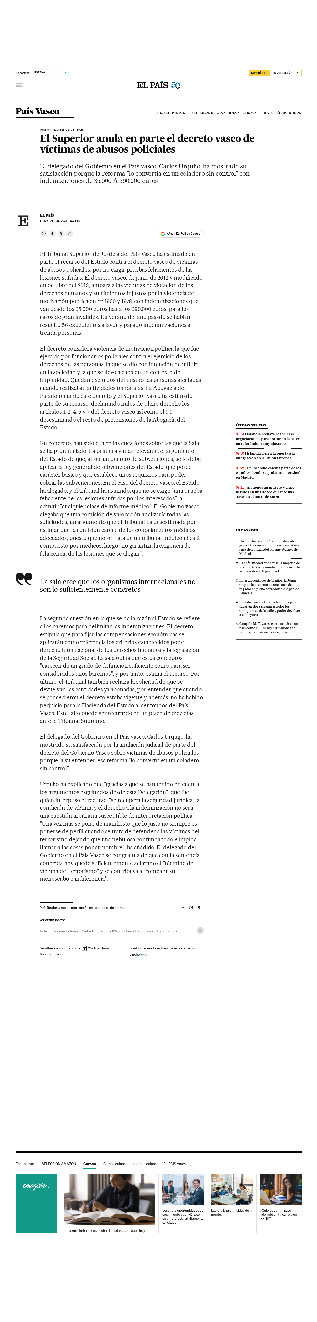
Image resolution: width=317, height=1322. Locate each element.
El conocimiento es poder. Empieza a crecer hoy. (105, 1230)
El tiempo (266, 113)
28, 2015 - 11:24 (65, 220)
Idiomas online (144, 1164)
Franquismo (166, 931)
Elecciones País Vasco (171, 113)
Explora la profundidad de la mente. (231, 1212)
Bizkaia (234, 113)
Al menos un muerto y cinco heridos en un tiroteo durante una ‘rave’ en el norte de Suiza (265, 492)
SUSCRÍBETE (259, 73)
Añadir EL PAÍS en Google (183, 233)
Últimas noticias (289, 113)
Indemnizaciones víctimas (59, 931)
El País (47, 215)
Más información (52, 954)
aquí (143, 954)
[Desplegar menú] (20, 85)
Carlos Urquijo (92, 931)
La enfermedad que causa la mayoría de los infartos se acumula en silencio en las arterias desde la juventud (270, 567)
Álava (221, 113)
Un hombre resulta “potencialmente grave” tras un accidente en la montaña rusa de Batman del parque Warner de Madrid (269, 547)
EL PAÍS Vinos (174, 1164)
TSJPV (112, 931)
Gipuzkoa (249, 113)
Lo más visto (247, 530)
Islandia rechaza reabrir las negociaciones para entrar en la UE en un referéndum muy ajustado (268, 439)
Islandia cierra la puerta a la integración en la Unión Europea (265, 455)
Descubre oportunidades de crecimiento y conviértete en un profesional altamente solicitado (183, 1216)
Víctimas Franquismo (137, 931)
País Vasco (38, 112)
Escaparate (25, 1164)
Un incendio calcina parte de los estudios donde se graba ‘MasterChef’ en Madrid (268, 473)
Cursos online (114, 1164)
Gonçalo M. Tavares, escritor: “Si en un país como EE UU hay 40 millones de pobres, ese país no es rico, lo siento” (268, 628)
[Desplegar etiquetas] (200, 930)
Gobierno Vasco (202, 113)
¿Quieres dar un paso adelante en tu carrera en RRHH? (278, 1214)
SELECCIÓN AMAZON (59, 1164)
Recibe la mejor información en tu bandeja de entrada (86, 908)
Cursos (89, 1164)
